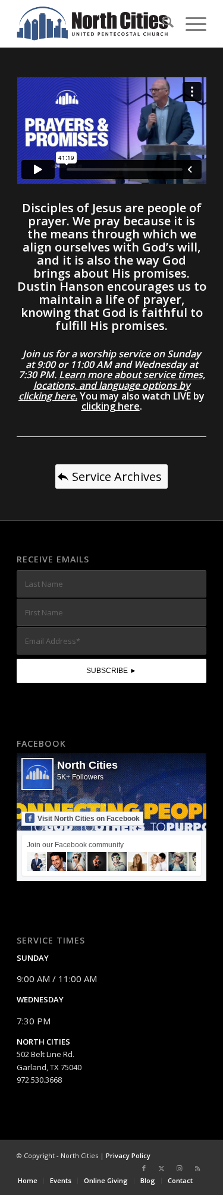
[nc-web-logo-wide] (92, 24)
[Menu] (190, 24)
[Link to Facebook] (144, 1168)
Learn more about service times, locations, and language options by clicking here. (111, 385)
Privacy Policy (128, 1155)
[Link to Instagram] (180, 1168)
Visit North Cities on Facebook (88, 819)
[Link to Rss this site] (197, 1168)
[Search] (162, 24)
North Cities (87, 765)
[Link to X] (162, 1168)
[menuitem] (162, 24)
